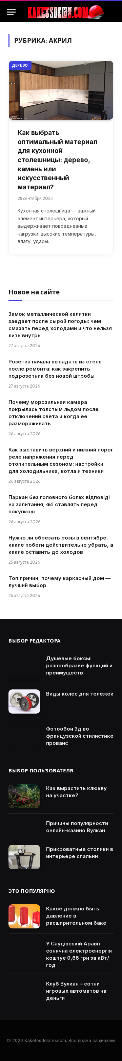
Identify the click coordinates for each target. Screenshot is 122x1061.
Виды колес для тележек (80, 693)
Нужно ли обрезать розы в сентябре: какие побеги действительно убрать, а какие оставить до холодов (60, 544)
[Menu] (11, 12)
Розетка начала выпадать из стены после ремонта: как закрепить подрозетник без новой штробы (55, 368)
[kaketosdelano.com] (65, 12)
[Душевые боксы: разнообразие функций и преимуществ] (24, 666)
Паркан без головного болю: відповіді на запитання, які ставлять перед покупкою (59, 504)
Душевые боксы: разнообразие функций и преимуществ (79, 665)
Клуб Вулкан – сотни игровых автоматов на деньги (76, 990)
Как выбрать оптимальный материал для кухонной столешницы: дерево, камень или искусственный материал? (57, 160)
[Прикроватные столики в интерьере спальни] (24, 857)
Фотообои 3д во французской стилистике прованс (80, 735)
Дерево (20, 65)
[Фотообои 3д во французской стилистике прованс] (24, 736)
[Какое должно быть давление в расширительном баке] (24, 916)
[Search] (112, 12)
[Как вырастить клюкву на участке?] (24, 796)
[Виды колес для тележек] (24, 701)
